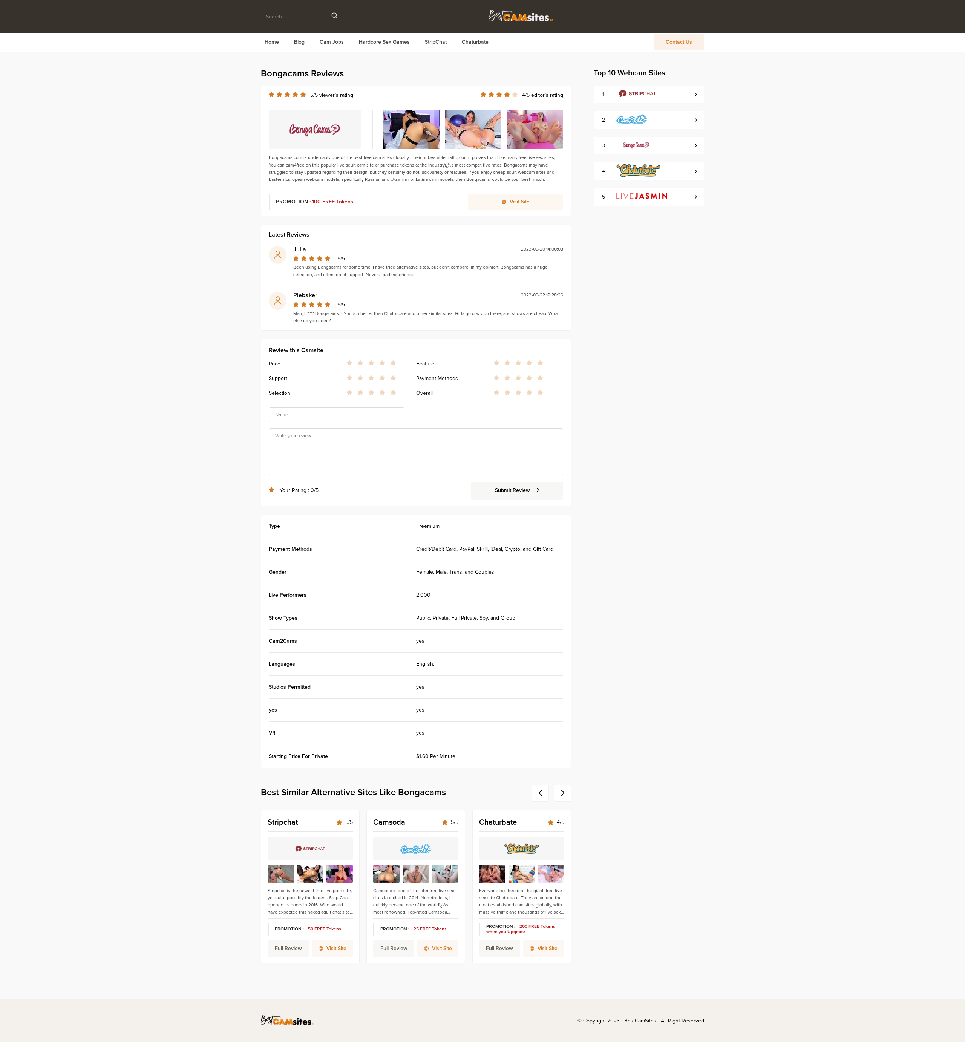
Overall (424, 393)
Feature (425, 364)
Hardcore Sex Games (384, 42)
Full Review (288, 948)
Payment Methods (437, 379)
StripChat (436, 42)
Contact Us (679, 42)
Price (274, 364)
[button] (540, 793)
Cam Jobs (332, 42)
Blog (299, 42)
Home (272, 42)
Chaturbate (475, 42)
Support (278, 379)
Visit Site (336, 948)
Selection (279, 393)
